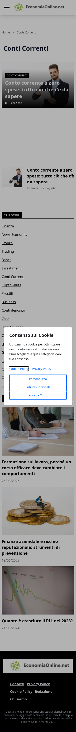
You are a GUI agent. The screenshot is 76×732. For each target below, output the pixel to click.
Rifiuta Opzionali (38, 387)
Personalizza (38, 379)
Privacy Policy (41, 369)
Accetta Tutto (38, 395)
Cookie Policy (18, 369)
